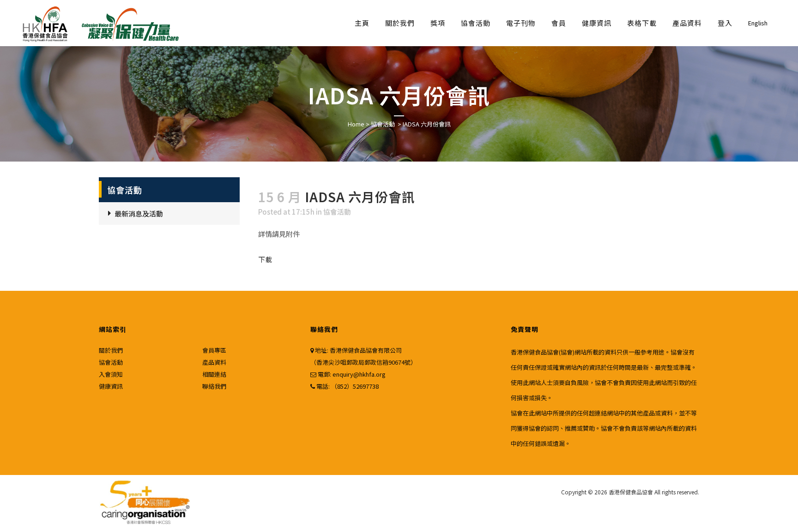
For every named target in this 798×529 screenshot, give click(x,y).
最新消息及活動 (139, 213)
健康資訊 (111, 386)
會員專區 (214, 350)
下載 (265, 259)
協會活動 (383, 124)
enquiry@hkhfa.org (359, 374)
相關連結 (214, 374)
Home (356, 124)
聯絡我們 (214, 386)
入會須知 (111, 374)
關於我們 (111, 350)
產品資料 (214, 362)
